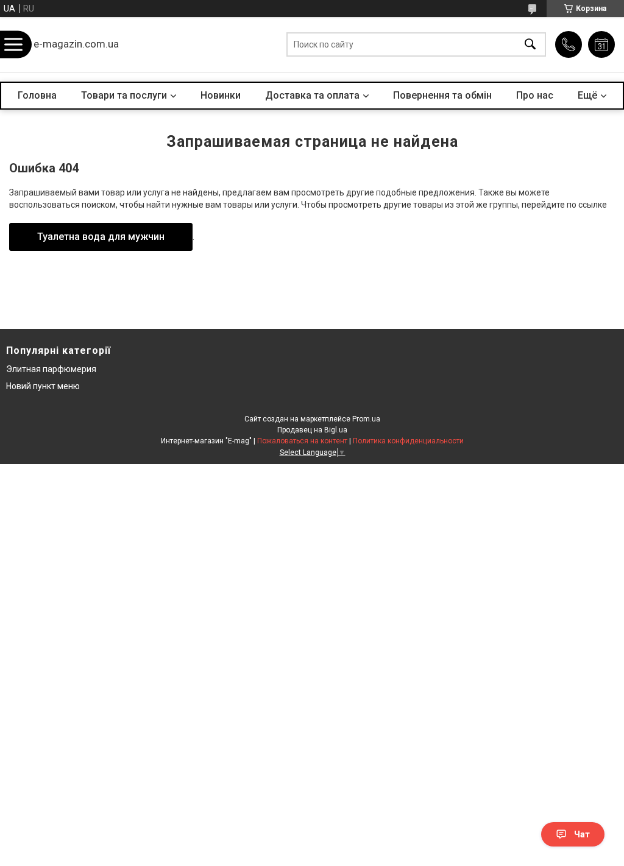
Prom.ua (366, 419)
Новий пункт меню (43, 386)
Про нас (534, 95)
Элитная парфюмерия (51, 369)
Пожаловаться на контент (302, 441)
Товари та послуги (124, 95)
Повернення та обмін (442, 95)
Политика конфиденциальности (408, 441)
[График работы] (601, 44)
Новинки (220, 95)
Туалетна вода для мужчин (101, 236)
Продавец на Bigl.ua (312, 430)
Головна (37, 95)
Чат (582, 834)
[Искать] (530, 44)
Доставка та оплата (312, 95)
